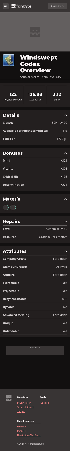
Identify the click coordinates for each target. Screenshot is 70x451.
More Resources (25, 421)
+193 (64, 176)
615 (64, 299)
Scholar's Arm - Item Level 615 (40, 77)
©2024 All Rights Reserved (30, 443)
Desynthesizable (14, 299)
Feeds (43, 397)
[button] (35, 116)
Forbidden (60, 258)
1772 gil (62, 139)
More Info (22, 397)
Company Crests (14, 258)
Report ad (35, 347)
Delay (57, 99)
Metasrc (21, 431)
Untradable (11, 331)
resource (9, 237)
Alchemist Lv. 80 (56, 229)
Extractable (11, 283)
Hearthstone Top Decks (29, 435)
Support (21, 411)
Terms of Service (25, 407)
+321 (64, 160)
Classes (8, 122)
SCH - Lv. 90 (59, 122)
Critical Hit (10, 176)
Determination (13, 184)
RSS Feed (44, 402)
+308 (64, 168)
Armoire (9, 275)
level (6, 229)
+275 (64, 184)
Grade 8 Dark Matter (53, 237)
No (65, 130)
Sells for (9, 139)
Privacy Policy (24, 402)
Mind (6, 160)
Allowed (61, 266)
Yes (65, 283)
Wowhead (22, 426)
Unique (8, 323)
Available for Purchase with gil (25, 130)
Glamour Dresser (15, 266)
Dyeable (8, 307)
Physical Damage (13, 99)
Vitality (8, 168)
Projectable (11, 291)
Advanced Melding (16, 315)
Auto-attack (35, 99)
